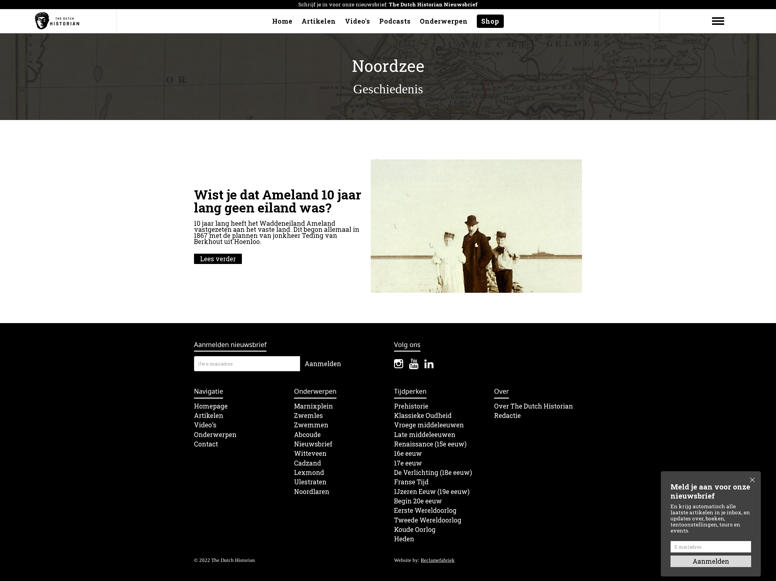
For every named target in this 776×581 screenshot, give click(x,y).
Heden (404, 539)
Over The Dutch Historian (533, 406)
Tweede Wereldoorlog (427, 520)
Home (282, 21)
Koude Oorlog (415, 529)
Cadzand (307, 463)
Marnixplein (313, 406)
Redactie (507, 415)
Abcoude (307, 435)
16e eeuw (408, 453)
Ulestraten (310, 482)
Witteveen (310, 453)
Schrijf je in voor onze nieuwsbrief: (388, 4)
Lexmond (309, 472)
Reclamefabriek (438, 560)
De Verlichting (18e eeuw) (433, 472)
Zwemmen (311, 425)
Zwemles (308, 415)
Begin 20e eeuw (418, 501)
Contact (206, 444)
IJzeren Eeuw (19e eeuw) (432, 492)
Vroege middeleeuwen (429, 425)
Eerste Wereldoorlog (425, 510)
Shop (490, 21)
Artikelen (319, 21)
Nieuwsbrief (313, 444)
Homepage (211, 406)
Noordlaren (311, 492)
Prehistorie (411, 406)
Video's (357, 21)
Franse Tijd (411, 482)
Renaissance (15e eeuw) (430, 444)
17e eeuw (408, 463)
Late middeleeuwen (424, 435)
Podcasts (395, 21)
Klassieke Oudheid (423, 415)
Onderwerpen (444, 21)
